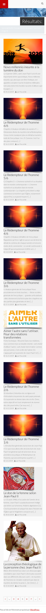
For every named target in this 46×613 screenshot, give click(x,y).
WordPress (34, 610)
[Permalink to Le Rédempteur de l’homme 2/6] (23, 372)
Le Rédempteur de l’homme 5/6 (21, 176)
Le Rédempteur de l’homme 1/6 (21, 440)
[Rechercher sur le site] (42, 3)
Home (4, 28)
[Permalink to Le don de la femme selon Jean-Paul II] (19, 478)
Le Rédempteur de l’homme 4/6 (21, 231)
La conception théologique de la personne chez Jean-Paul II (22, 565)
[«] (5, 599)
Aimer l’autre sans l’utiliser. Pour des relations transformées (21, 334)
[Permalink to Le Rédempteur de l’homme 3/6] (23, 268)
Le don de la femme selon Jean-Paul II (20, 494)
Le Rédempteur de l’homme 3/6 (21, 284)
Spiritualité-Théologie (13, 28)
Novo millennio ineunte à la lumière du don (21, 68)
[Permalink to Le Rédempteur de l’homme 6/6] (23, 108)
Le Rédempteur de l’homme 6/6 (21, 123)
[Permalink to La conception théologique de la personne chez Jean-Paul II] (23, 541)
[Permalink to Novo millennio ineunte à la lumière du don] (23, 51)
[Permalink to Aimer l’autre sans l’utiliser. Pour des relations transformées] (23, 319)
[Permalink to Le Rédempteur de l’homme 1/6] (23, 425)
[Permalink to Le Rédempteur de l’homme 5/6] (23, 160)
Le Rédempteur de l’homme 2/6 (21, 388)
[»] (39, 599)
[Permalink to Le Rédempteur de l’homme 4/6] (23, 216)
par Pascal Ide (21, 92)
